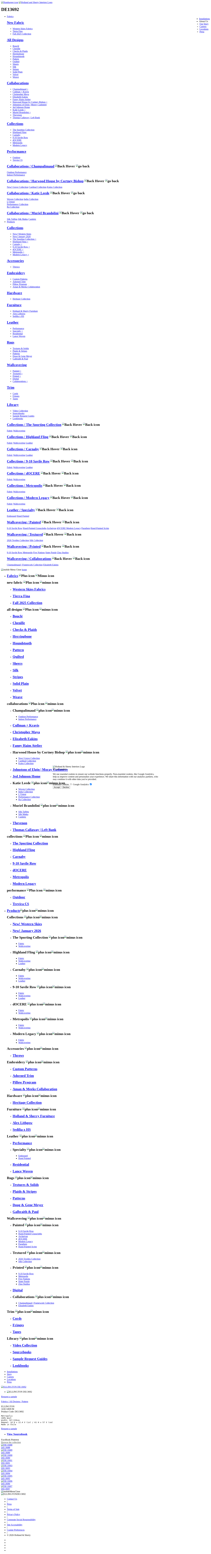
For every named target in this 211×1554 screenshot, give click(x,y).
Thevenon (17, 115)
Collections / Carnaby (23, 449)
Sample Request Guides (23, 416)
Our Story (204, 24)
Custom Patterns (20, 279)
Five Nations (39, 552)
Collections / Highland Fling (27, 437)
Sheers (16, 64)
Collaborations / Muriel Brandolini (33, 213)
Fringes (16, 396)
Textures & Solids (21, 348)
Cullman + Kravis (21, 91)
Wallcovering (17, 365)
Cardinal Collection (38, 187)
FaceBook (5, 1440)
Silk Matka (23, 219)
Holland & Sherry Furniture (25, 311)
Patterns (16, 353)
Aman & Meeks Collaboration (26, 287)
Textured (18, 373)
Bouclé (16, 46)
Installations (204, 19)
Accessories (15, 261)
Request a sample (9, 1396)
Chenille (16, 48)
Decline (66, 787)
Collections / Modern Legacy (28, 498)
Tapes (15, 398)
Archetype (51, 528)
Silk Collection (36, 540)
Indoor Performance (16, 175)
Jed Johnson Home (21, 107)
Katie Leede (19, 110)
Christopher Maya (21, 94)
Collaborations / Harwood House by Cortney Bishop (45, 181)
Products (11, 222)
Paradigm (85, 528)
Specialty (18, 331)
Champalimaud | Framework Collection (25, 565)
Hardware (14, 293)
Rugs (10, 342)
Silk (14, 67)
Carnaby (16, 135)
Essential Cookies (61, 784)
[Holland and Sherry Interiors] (35, 2)
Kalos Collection (54, 187)
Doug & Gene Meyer (22, 356)
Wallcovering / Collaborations (29, 559)
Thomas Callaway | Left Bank (26, 117)
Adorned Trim (19, 281)
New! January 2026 (22, 236)
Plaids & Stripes (20, 351)
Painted (17, 371)
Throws (16, 267)
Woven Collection (15, 199)
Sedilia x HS (18, 316)
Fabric (10, 431)
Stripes (16, 69)
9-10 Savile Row (20, 137)
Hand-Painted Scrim (100, 528)
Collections (15, 124)
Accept (57, 787)
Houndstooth (18, 56)
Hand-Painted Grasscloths (34, 528)
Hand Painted (23, 516)
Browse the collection (11, 1442)
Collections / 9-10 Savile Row (28, 461)
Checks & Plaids (20, 51)
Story (9, 1374)
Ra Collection (13, 207)
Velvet (15, 74)
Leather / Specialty (21, 510)
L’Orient (11, 202)
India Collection (31, 199)
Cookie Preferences (16, 1530)
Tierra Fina (18, 31)
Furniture (14, 305)
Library (13, 405)
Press (202, 31)
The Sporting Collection (23, 130)
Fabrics (10, 16)
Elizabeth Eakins (20, 97)
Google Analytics (81, 784)
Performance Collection (17, 204)
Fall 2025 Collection (22, 34)
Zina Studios (63, 552)
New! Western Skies (22, 234)
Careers (203, 26)
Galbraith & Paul (20, 359)
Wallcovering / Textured (25, 534)
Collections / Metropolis (24, 485)
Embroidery (16, 273)
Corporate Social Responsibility (21, 1519)
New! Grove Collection (17, 187)
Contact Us (12, 1499)
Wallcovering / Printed (24, 546)
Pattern (16, 59)
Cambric (32, 219)
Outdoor (16, 157)
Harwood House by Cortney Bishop (30, 102)
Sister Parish (51, 552)
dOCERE (17, 140)
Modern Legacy (20, 145)
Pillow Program (20, 284)
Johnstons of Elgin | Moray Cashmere (30, 104)
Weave (16, 77)
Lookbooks (18, 418)
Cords (15, 393)
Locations (204, 29)
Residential (18, 333)
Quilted (16, 61)
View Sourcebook (17, 1434)
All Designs (15, 40)
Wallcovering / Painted (24, 522)
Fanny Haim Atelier (22, 99)
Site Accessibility (14, 1525)
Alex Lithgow (19, 313)
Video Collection (20, 411)
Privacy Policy (13, 1514)
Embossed (11, 516)
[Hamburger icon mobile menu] (9, 2)
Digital (16, 379)
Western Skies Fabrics (23, 28)
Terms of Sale (13, 1509)
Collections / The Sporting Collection (34, 424)
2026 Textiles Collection (18, 540)
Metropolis (17, 142)
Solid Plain (18, 72)
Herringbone (18, 54)
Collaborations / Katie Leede (28, 193)
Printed (17, 376)
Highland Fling (19, 132)
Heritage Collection (21, 299)
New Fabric (15, 22)
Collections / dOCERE (23, 473)
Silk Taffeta (12, 219)
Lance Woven (19, 336)
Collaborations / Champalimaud (30, 166)
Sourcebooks (18, 413)
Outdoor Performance (17, 172)
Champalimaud (20, 89)
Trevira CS (18, 160)
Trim (10, 387)
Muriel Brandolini (22, 112)
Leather (13, 322)
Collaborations (18, 83)
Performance (16, 151)
